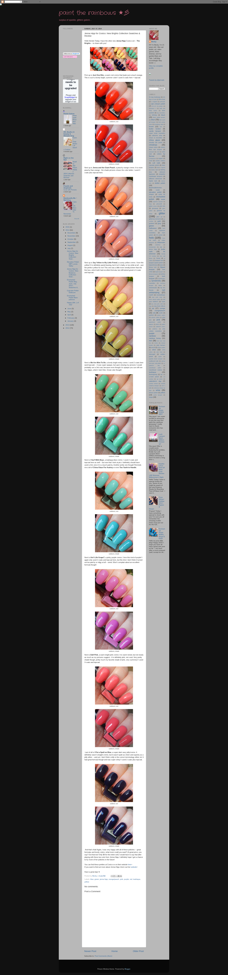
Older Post (138, 951)
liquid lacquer (159, 271)
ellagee (151, 194)
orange (162, 308)
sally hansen (160, 345)
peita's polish (161, 315)
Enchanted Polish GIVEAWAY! (162, 410)
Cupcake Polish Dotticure (73, 291)
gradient (151, 223)
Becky (153, 42)
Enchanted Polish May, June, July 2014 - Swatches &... (73, 283)
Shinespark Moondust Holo (75, 119)
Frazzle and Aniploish (68, 187)
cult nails (156, 163)
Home (115, 951)
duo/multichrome (155, 188)
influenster (161, 242)
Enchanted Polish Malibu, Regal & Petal (162, 533)
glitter (162, 213)
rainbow (152, 336)
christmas (153, 145)
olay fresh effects (159, 306)
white (158, 390)
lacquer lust (159, 260)
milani (160, 285)
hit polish (159, 235)
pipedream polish (155, 322)
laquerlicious (153, 265)
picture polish (155, 317)
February (71, 318)
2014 (68, 230)
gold (159, 221)
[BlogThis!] (114, 876)
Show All (76, 218)
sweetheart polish (155, 367)
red (131, 879)
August (70, 245)
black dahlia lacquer (159, 117)
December (71, 233)
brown (151, 126)
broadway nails (158, 124)
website (134, 867)
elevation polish (155, 192)
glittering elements (155, 219)
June (69, 308)
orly (154, 313)
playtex (151, 324)
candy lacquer (155, 131)
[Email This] (112, 876)
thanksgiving (153, 374)
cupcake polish (154, 165)
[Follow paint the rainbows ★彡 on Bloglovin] (71, 54)
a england (154, 101)
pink (121, 879)
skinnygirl (152, 354)
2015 (68, 227)
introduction (152, 247)
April (69, 315)
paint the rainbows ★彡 (94, 13)
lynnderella (156, 281)
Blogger (127, 969)
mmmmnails (153, 288)
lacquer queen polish (156, 263)
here (129, 865)
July (69, 248)
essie (163, 199)
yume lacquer (157, 395)
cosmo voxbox (160, 161)
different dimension (155, 179)
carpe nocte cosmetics (157, 133)
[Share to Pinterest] (121, 876)
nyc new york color (157, 304)
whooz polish (153, 393)
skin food (159, 352)
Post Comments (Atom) (103, 956)
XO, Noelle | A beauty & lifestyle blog (69, 134)
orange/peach (114, 879)
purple (126, 879)
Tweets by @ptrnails (156, 80)
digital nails (153, 181)
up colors (160, 379)
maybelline (152, 283)
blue (92, 879)
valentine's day (155, 381)
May (69, 312)
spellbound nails (153, 361)
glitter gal (159, 216)
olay (150, 306)
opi (153, 308)
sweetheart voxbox (155, 370)
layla (161, 265)
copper (160, 158)
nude (163, 301)
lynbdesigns (161, 278)
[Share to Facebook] (118, 876)
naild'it (151, 295)
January (70, 321)
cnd (158, 152)
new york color (157, 297)
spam (160, 356)
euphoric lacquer (158, 201)
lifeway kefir (153, 267)
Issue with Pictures (70, 190)
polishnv (154, 329)
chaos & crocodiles (155, 138)
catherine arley (157, 135)
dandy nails (154, 169)
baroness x (152, 108)
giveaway (155, 208)
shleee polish (161, 347)
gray (159, 223)
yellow (86, 882)
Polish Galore (69, 114)
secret (153, 347)
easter (158, 190)
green (97, 879)
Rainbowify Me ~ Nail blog (70, 199)
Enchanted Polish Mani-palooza (72, 297)
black (163, 115)
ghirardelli (159, 204)
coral (150, 161)
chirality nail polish (155, 142)
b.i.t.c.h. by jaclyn (157, 106)
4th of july (162, 99)
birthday (154, 115)
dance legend (161, 167)
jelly (161, 247)
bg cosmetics (161, 113)
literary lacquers (153, 274)
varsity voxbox (153, 383)
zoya (151, 397)
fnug (150, 204)
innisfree (157, 245)
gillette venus (153, 206)
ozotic (161, 313)
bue (161, 126)
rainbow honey (155, 338)
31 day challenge (154, 97)
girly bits (162, 206)
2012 (68, 328)
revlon (156, 343)
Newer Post (90, 951)
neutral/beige (161, 295)
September (71, 242)
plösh (157, 324)
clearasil (151, 152)
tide (162, 374)
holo (151, 237)
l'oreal (158, 258)
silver (154, 350)
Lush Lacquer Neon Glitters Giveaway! (162, 439)
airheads (162, 101)
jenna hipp (104, 879)
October (70, 239)
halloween (153, 228)
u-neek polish (154, 377)
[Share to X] (116, 876)
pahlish (151, 315)
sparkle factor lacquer (156, 359)
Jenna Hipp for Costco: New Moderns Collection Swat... (72, 273)
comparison (152, 158)
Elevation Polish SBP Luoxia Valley (73, 264)
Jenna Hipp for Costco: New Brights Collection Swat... (72, 255)
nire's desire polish (154, 299)
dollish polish (160, 183)
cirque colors (153, 147)
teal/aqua (136, 879)
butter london (155, 129)
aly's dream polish (158, 104)
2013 (68, 325)
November (71, 236)
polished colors (160, 326)
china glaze (154, 140)
